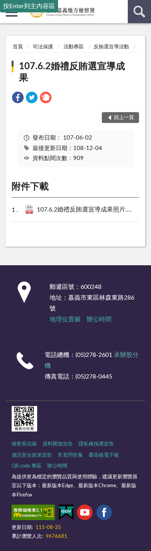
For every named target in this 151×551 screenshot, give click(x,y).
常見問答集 (70, 455)
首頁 (18, 46)
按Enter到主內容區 (29, 6)
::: (3, 33)
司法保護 (43, 46)
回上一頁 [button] (124, 117)
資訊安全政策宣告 (32, 455)
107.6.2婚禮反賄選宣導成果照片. (91, 209)
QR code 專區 (26, 466)
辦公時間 (99, 319)
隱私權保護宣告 (96, 444)
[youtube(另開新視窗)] (85, 514)
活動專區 (73, 46)
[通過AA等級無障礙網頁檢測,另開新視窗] (33, 514)
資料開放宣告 (58, 444)
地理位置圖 (65, 319)
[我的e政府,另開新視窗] (66, 514)
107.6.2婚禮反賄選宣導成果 (72, 72)
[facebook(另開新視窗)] (104, 514)
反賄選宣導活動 (111, 46)
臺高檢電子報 (104, 455)
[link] (18, 99)
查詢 (139, 11)
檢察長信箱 (24, 444)
